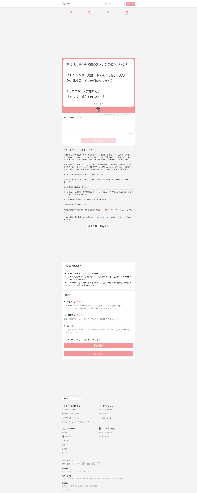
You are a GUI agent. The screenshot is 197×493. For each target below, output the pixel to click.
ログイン (130, 4)
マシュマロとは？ (68, 471)
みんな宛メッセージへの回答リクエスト (76, 422)
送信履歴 (67, 436)
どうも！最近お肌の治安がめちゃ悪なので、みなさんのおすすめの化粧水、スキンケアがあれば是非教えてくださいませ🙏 (98, 218)
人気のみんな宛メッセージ (71, 418)
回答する (98, 140)
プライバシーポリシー (70, 479)
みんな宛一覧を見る (98, 226)
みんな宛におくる (104, 418)
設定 (63, 445)
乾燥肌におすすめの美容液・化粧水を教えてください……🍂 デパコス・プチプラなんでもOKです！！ (98, 211)
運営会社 (65, 486)
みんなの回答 (107, 115)
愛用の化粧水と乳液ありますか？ (76, 187)
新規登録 (98, 345)
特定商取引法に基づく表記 (79, 486)
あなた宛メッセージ (69, 409)
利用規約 (82, 479)
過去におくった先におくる (108, 409)
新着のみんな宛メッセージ (71, 414)
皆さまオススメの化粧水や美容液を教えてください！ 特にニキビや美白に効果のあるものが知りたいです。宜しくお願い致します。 (98, 193)
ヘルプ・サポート (82, 471)
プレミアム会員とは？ (106, 432)
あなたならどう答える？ (74, 117)
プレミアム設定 (104, 436)
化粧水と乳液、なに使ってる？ (75, 205)
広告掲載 (93, 486)
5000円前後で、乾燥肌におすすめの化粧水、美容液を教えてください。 (90, 199)
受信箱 (64, 432)
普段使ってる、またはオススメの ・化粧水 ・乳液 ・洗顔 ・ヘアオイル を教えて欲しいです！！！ (96, 180)
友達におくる (103, 414)
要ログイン (79, 301)
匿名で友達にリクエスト (124, 115)
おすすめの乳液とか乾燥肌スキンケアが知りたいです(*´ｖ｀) (86, 174)
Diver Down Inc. (69, 490)
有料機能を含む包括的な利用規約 (99, 479)
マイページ (66, 441)
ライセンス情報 (118, 479)
